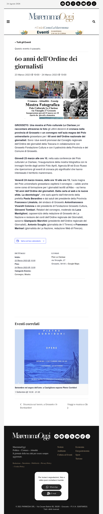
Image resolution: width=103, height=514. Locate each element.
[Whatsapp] (94, 3)
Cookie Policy (19, 466)
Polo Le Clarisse (58, 257)
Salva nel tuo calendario (31, 241)
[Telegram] (68, 3)
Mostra (27, 274)
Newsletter (26, 463)
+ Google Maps (72, 263)
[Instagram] (73, 3)
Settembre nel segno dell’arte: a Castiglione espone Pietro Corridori (46, 387)
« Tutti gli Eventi (23, 42)
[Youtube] (83, 3)
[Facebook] (62, 3)
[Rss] (78, 3)
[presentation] (51, 356)
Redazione (17, 463)
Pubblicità (35, 463)
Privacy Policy (46, 463)
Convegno (19, 274)
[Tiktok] (89, 3)
